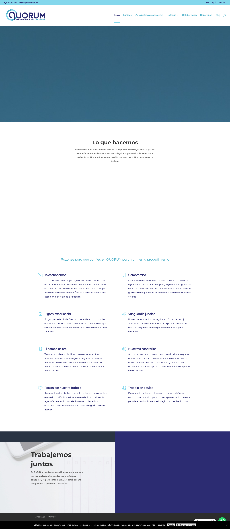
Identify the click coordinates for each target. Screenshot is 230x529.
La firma (127, 15)
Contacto (222, 2)
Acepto (171, 525)
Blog (217, 15)
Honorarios (206, 15)
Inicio (117, 15)
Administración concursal (149, 15)
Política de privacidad (186, 525)
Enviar (210, 495)
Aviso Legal (210, 2)
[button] (222, 521)
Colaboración (189, 15)
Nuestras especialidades (115, 87)
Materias (171, 15)
